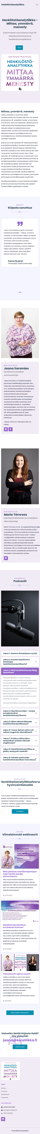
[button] (18, 292)
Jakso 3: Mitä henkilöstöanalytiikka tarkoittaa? (20, 671)
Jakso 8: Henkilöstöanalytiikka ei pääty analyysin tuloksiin (18, 750)
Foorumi (4, 1091)
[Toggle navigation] (37, 5)
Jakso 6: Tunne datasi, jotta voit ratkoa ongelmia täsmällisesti (18, 731)
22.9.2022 (8, 949)
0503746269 (7, 1113)
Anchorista (22, 703)
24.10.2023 (8, 895)
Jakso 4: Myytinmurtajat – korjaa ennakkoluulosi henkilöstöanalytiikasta (19, 713)
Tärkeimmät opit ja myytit (16, 973)
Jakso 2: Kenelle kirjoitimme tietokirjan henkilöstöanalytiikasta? (16, 661)
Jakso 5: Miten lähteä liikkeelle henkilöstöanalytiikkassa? (17, 722)
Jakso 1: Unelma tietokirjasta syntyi (20, 653)
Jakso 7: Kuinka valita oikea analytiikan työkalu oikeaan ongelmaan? (16, 740)
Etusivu (3, 1088)
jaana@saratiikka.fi (10, 1110)
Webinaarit (5, 1094)
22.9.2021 (8, 1001)
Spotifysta (32, 703)
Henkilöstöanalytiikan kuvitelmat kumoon (14, 926)
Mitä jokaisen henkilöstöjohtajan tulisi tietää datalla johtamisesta (20, 874)
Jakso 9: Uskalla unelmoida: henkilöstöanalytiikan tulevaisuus (19, 758)
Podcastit (4, 1098)
